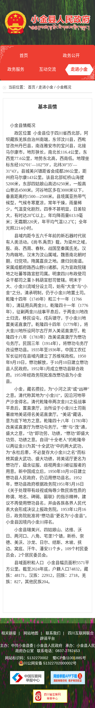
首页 (24, 55)
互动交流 (47, 69)
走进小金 (79, 69)
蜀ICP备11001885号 (69, 658)
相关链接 (8, 633)
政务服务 (15, 69)
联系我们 (53, 633)
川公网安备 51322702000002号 (50, 663)
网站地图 (30, 633)
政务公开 (71, 55)
